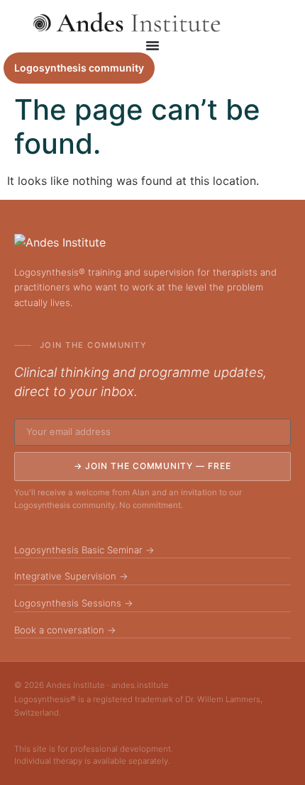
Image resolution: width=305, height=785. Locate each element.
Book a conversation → (65, 630)
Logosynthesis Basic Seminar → (84, 549)
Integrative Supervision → (71, 576)
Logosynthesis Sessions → (73, 603)
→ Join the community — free (152, 466)
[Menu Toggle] (152, 45)
